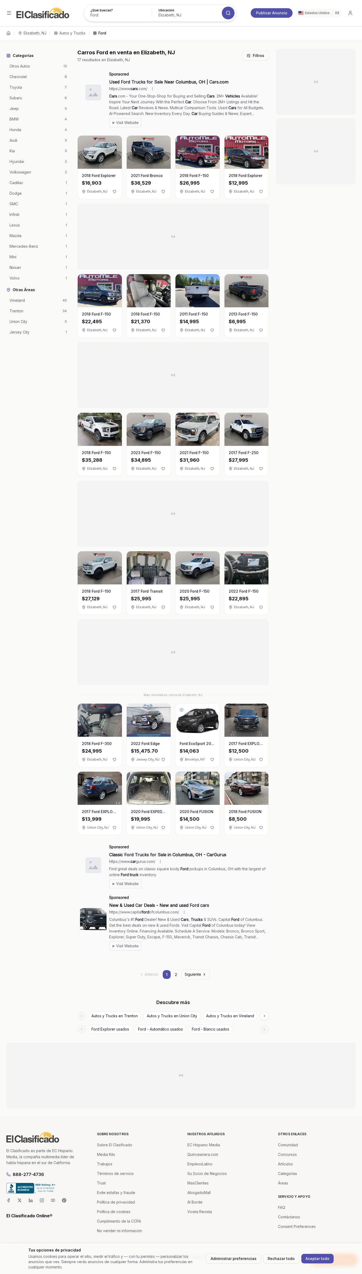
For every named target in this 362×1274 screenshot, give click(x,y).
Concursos (287, 1154)
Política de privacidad (116, 1202)
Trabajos (104, 1164)
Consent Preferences (297, 1226)
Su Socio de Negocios (207, 1173)
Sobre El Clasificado (114, 1145)
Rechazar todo (281, 1258)
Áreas (283, 1183)
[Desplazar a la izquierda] (81, 1016)
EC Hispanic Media (203, 1145)
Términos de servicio (115, 1173)
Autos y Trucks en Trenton (114, 1016)
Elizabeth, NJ (35, 33)
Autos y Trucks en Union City (172, 1016)
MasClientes (198, 1183)
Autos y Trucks (72, 33)
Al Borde (194, 1202)
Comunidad (288, 1145)
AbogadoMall (199, 1192)
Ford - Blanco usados (210, 1029)
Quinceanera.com (202, 1154)
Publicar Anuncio (271, 13)
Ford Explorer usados (110, 1029)
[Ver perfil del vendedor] (181, 710)
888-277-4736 (28, 1174)
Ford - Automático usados (160, 1029)
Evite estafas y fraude (116, 1192)
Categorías (287, 1173)
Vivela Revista (199, 1211)
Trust (101, 1183)
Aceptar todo (317, 1258)
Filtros (258, 55)
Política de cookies (113, 1211)
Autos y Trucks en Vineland (230, 1016)
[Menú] (9, 13)
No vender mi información (119, 1230)
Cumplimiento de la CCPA (119, 1221)
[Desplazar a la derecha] (264, 1016)
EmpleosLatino (200, 1164)
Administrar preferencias (234, 1258)
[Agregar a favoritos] (114, 191)
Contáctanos (289, 1217)
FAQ (281, 1207)
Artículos (285, 1164)
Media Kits (106, 1154)
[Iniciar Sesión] (350, 13)
